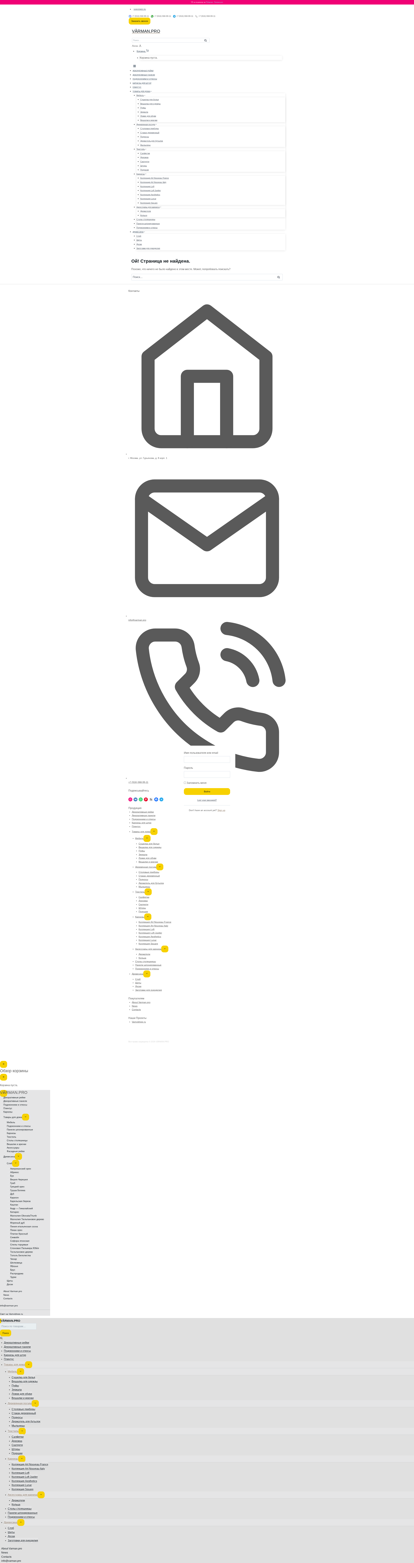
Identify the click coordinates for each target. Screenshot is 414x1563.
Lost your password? (207, 800)
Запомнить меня (196, 783)
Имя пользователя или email (201, 752)
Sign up (221, 810)
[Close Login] (3, 1064)
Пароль (188, 767)
